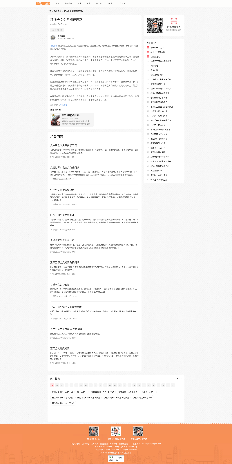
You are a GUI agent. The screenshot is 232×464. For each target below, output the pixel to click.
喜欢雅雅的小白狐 (158, 143)
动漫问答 (57, 11)
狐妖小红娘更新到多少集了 (162, 88)
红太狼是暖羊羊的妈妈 (160, 157)
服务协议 (104, 444)
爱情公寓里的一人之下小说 (88, 397)
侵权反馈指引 (124, 444)
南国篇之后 (155, 57)
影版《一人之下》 (158, 148)
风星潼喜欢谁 (156, 170)
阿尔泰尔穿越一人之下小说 (63, 403)
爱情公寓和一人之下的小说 (102, 392)
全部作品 (68, 3)
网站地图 (76, 444)
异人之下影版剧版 (158, 52)
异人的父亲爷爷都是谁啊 (161, 79)
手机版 (122, 3)
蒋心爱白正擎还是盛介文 (161, 120)
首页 (57, 3)
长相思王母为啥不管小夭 (161, 61)
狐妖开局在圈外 (157, 75)
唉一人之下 (82, 392)
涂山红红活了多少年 (159, 98)
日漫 (79, 3)
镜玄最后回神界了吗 (159, 102)
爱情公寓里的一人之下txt (62, 392)
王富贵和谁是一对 (158, 84)
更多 (179, 378)
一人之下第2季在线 (159, 180)
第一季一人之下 (157, 47)
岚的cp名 (154, 66)
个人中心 (110, 3)
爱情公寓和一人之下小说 (62, 397)
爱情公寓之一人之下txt (142, 397)
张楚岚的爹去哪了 (158, 152)
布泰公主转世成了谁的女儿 (162, 107)
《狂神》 (54, 46)
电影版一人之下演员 (159, 175)
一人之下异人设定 (158, 125)
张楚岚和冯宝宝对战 (159, 139)
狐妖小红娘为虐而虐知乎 (161, 93)
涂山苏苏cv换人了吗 (159, 134)
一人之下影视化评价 (159, 116)
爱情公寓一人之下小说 (127, 392)
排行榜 (99, 3)
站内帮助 (85, 444)
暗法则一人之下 (148, 392)
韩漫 (88, 3)
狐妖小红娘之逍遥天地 (160, 166)
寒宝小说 (154, 70)
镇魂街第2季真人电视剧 (160, 129)
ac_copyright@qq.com (151, 444)
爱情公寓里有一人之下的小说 (116, 397)
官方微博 (94, 444)
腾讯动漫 (42, 3)
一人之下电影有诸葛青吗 (161, 161)
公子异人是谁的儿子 (159, 111)
